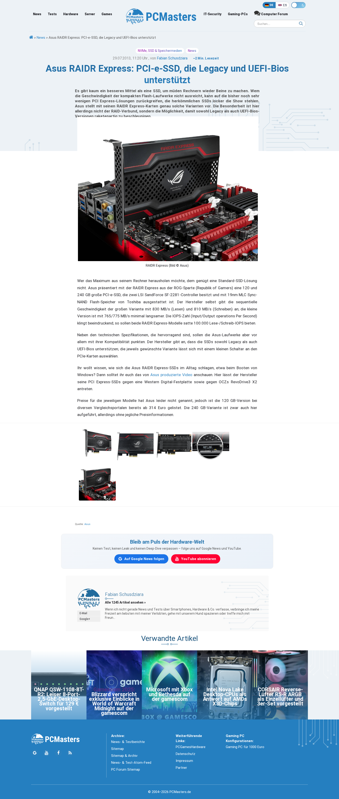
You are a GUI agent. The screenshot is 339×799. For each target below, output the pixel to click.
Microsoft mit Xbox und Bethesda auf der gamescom (169, 694)
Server (90, 14)
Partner (181, 768)
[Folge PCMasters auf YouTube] (46, 753)
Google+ (85, 619)
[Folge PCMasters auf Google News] (34, 753)
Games (106, 14)
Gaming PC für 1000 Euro (245, 747)
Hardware (70, 14)
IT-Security (212, 14)
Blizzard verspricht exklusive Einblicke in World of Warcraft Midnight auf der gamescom (114, 703)
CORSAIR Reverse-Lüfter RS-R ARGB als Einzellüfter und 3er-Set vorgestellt (280, 697)
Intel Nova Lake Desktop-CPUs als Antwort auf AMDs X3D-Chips (225, 697)
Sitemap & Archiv (124, 756)
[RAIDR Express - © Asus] (97, 444)
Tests (52, 14)
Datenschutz (185, 754)
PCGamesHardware (190, 747)
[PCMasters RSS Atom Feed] (70, 753)
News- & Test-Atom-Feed (131, 763)
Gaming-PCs (238, 14)
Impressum (184, 761)
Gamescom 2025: (114, 690)
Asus (87, 524)
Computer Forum (274, 14)
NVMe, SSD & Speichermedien (160, 51)
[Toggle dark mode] (298, 5)
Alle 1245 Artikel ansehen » (125, 602)
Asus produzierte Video (171, 374)
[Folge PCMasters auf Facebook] (58, 753)
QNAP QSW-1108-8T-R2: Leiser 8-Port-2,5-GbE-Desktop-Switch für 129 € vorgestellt (59, 699)
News (37, 14)
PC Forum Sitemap (125, 769)
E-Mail (83, 613)
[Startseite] (31, 37)
